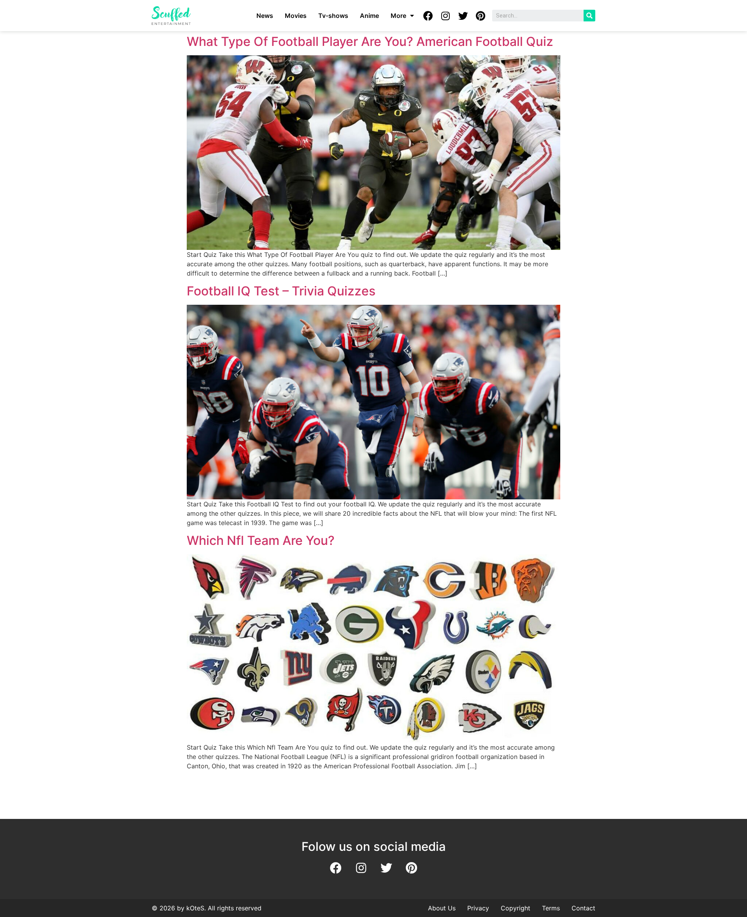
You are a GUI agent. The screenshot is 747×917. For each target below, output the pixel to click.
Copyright (515, 908)
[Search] (589, 15)
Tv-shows (333, 15)
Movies (296, 15)
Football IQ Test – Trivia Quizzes (281, 291)
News (264, 15)
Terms (551, 908)
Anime (369, 15)
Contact (583, 908)
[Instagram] (445, 15)
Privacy (478, 908)
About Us (442, 908)
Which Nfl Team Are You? (261, 540)
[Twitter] (463, 15)
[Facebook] (428, 15)
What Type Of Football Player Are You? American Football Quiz (370, 41)
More (398, 15)
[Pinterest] (480, 15)
